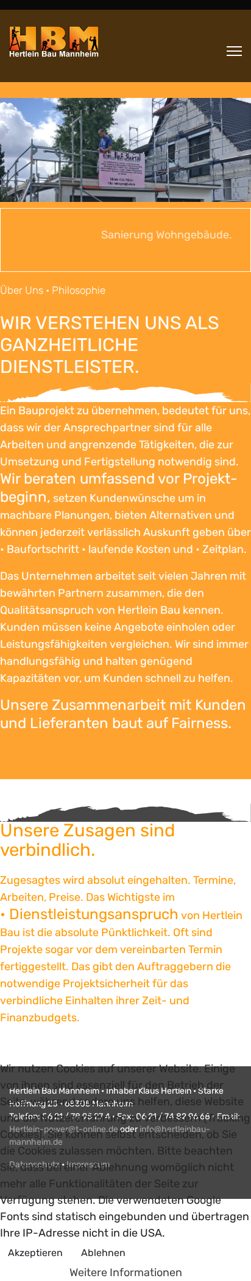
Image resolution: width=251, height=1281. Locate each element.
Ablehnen (103, 1252)
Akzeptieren (35, 1252)
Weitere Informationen (125, 1272)
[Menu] (234, 51)
